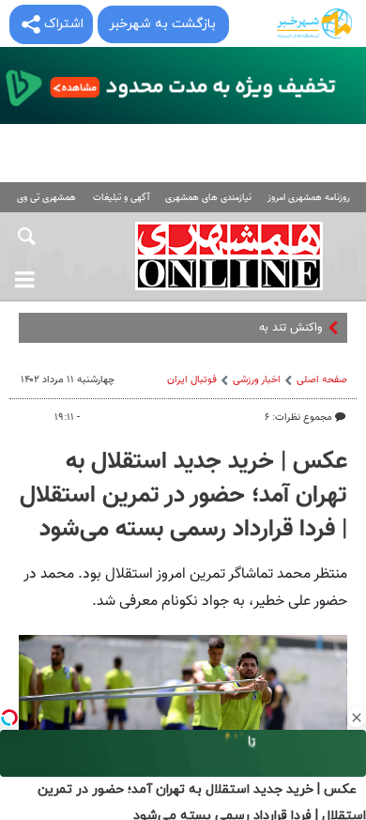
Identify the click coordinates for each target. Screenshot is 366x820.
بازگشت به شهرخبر (162, 24)
